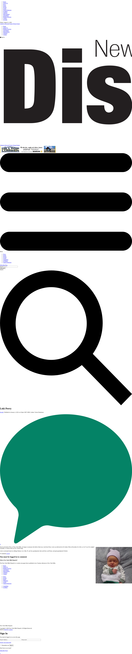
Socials (4, 7)
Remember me (5, 645)
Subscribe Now (3, 265)
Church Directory (7, 10)
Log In (8, 553)
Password (24, 639)
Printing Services (7, 17)
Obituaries (5, 580)
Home (4, 2)
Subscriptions (6, 14)
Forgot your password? (5, 642)
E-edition (5, 11)
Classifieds (5, 259)
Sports (4, 6)
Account (5, 19)
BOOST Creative (8, 629)
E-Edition (5, 261)
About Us (5, 3)
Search (1, 266)
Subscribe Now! (4, 650)
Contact (5, 18)
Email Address (3, 639)
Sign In (11, 645)
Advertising (6, 15)
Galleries (5, 13)
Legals (4, 8)
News (4, 4)
